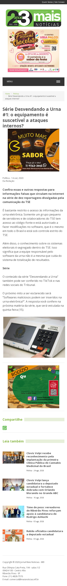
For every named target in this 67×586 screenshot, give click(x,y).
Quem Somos (47, 2)
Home (7, 93)
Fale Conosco (59, 2)
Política (16, 93)
